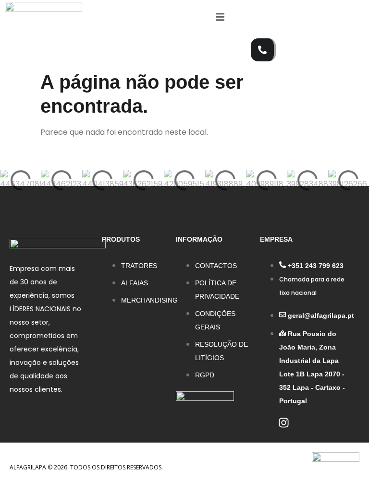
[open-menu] (220, 19)
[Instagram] (283, 422)
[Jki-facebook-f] (265, 422)
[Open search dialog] (262, 16)
